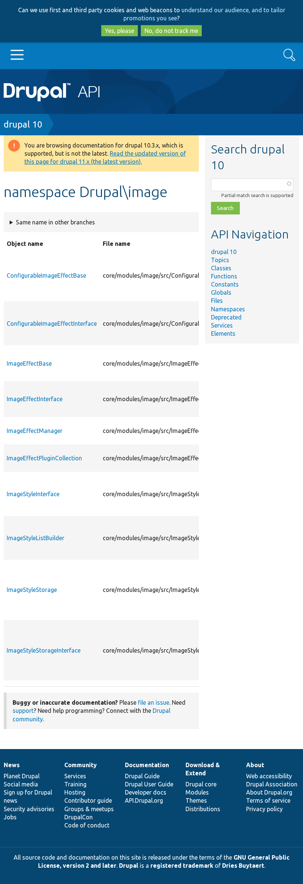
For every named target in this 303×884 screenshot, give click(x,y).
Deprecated (226, 317)
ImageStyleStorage (32, 589)
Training (75, 784)
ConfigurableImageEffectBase (46, 275)
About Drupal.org (269, 792)
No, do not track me (171, 30)
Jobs (10, 817)
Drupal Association (271, 784)
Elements (223, 333)
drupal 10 (23, 124)
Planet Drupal (22, 776)
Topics (220, 260)
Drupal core (201, 784)
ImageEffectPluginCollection (44, 458)
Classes (221, 268)
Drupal (128, 865)
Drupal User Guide (149, 784)
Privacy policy (264, 809)
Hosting (74, 792)
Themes (196, 800)
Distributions (202, 809)
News (12, 765)
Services (222, 325)
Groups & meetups (89, 809)
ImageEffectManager (34, 430)
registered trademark (181, 865)
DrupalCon (78, 817)
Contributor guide (88, 800)
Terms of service (268, 800)
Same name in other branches (55, 222)
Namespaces (228, 309)
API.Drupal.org (144, 800)
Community (80, 765)
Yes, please (119, 30)
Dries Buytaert (243, 865)
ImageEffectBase (29, 363)
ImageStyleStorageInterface (44, 650)
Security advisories (29, 809)
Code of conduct (86, 825)
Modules (197, 792)
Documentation (147, 765)
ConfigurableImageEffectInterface (52, 323)
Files (217, 300)
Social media (21, 784)
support (23, 710)
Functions (224, 276)
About (255, 765)
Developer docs (145, 792)
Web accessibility (269, 776)
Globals (221, 292)
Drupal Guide (142, 776)
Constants (225, 284)
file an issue (153, 702)
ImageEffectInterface (34, 399)
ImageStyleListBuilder (35, 538)
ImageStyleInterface (33, 494)
